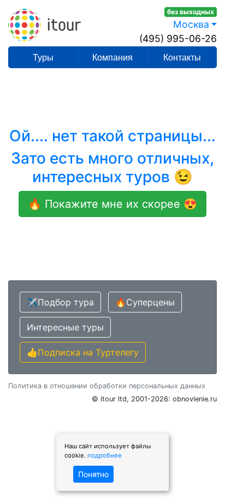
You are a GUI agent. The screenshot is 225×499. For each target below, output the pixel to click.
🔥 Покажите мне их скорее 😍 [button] (112, 204)
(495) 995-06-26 (178, 38)
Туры (43, 57)
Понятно (93, 474)
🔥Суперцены (145, 302)
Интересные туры (65, 327)
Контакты (182, 57)
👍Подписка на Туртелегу (83, 352)
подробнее (104, 455)
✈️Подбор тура (60, 302)
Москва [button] (191, 24)
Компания (112, 57)
